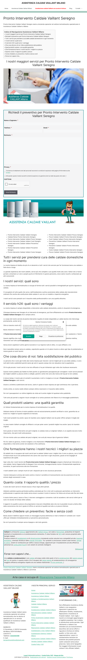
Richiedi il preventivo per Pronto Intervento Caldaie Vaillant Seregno (27, 36)
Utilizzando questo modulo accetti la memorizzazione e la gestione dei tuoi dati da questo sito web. (36, 176)
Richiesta (8, 135)
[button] (63, 322)
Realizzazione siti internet (38, 657)
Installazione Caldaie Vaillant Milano (43, 610)
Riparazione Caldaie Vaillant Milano (43, 628)
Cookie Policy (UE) (37, 644)
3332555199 (14, 636)
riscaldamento (22, 538)
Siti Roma (70, 657)
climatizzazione (35, 538)
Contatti (78, 8)
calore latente (47, 560)
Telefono (8, 128)
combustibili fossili (19, 545)
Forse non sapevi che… (12, 56)
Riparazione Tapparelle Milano (57, 577)
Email (46, 128)
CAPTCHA (7, 179)
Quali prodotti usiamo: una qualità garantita (19, 47)
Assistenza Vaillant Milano (40, 596)
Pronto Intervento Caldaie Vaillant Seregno (17, 567)
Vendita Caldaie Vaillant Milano (42, 641)
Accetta (28, 336)
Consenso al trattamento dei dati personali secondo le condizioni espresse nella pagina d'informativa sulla (38, 171)
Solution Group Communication (56, 657)
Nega (40, 336)
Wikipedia (79, 549)
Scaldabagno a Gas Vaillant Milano (43, 631)
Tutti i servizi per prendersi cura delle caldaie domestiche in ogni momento (29, 38)
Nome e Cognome (11, 120)
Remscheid (60, 532)
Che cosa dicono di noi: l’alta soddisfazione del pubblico (23, 45)
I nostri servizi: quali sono (13, 41)
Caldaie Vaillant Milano (39, 604)
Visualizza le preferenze (55, 336)
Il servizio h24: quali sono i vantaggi (17, 43)
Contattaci (34, 607)
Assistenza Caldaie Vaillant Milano (22, 8)
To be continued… (57, 562)
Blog (70, 8)
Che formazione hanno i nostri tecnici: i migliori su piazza (23, 49)
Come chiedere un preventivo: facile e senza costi (21, 54)
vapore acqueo (77, 558)
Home (6, 8)
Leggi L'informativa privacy (32, 655)
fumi (8, 560)
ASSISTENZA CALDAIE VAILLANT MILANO (43, 3)
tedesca (22, 532)
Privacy (7, 167)
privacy (8, 172)
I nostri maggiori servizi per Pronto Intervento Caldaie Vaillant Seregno (28, 34)
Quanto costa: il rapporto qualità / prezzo (18, 51)
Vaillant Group (43, 532)
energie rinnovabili (35, 540)
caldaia (32, 558)
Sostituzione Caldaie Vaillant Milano (43, 639)
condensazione (64, 558)
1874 (60, 534)
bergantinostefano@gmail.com (13, 640)
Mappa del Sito (58, 655)
